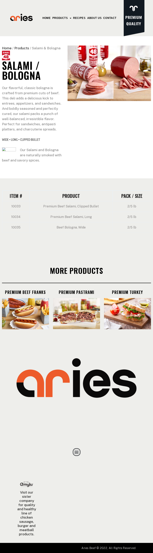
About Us (94, 18)
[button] (76, 452)
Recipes (79, 18)
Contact (109, 18)
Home (46, 18)
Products (60, 18)
